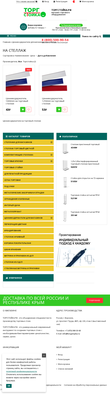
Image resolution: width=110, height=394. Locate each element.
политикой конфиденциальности (21, 371)
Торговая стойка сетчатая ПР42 (85, 212)
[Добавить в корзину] (22, 109)
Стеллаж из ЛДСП (13, 262)
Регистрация (61, 1)
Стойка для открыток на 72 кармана (87, 178)
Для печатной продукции (18, 173)
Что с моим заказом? (26, 1)
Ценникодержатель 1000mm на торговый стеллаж (17, 101)
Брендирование (12, 230)
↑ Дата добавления (46, 55)
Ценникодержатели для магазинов (23, 218)
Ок (9, 386)
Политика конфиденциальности (46, 385)
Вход (46, 1)
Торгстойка (29, 61)
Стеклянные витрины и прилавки (21, 268)
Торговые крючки (13, 161)
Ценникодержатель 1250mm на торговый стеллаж (53, 101)
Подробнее (94, 300)
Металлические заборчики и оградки (24, 192)
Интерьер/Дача (12, 205)
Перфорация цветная (15, 224)
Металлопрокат (12, 211)
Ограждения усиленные (17, 199)
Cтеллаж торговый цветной (19, 148)
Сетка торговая (12, 180)
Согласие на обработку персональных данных (85, 385)
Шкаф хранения (12, 249)
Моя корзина (88, 1)
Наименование (22, 55)
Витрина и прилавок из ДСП (19, 255)
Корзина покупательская (17, 243)
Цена (32, 55)
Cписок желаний (65, 368)
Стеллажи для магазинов (18, 142)
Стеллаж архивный (14, 236)
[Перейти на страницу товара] (19, 81)
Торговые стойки (13, 167)
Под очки (9, 186)
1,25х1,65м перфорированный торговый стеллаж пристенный (85, 162)
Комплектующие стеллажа (18, 155)
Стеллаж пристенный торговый (85, 144)
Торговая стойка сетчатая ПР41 (85, 195)
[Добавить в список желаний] (28, 109)
